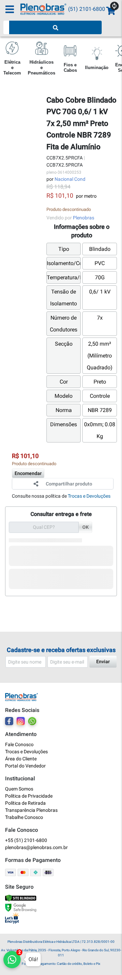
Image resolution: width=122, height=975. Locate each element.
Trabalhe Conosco (24, 817)
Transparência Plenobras (31, 810)
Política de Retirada (25, 803)
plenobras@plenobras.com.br (36, 847)
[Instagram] (21, 721)
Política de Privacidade (29, 796)
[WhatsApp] (32, 721)
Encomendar (28, 473)
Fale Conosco (19, 744)
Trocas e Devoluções (89, 496)
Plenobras (83, 217)
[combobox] (6, 27)
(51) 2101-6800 (86, 9)
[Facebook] (9, 721)
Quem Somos (19, 789)
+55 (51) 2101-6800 (26, 840)
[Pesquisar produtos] (55, 27)
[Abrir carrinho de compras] (110, 11)
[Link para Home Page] (44, 9)
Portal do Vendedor (25, 765)
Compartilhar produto (69, 483)
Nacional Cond (70, 179)
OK (85, 527)
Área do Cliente (21, 758)
